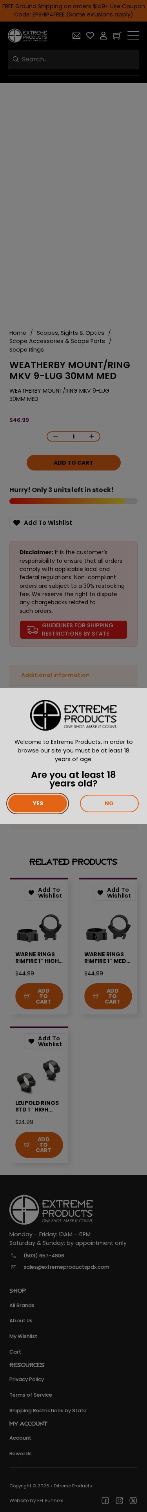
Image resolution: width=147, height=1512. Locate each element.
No (109, 803)
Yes (38, 803)
